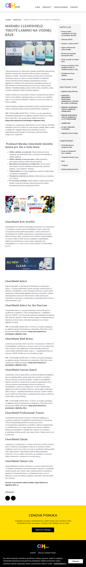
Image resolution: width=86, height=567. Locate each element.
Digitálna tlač (17, 20)
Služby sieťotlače (67, 79)
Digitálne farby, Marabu (69, 91)
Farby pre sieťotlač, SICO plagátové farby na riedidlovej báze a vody (69, 67)
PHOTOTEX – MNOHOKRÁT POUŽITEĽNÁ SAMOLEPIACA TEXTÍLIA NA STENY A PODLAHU (69, 99)
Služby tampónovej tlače (69, 169)
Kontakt (74, 7)
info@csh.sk (59, 3)
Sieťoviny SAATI (66, 39)
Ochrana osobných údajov (47, 553)
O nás (37, 7)
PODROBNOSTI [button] (60, 564)
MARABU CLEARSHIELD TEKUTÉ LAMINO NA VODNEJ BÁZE (69, 109)
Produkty (47, 7)
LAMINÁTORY (65, 123)
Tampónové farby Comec (69, 157)
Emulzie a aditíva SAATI (69, 43)
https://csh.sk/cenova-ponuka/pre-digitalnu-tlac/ (25, 120)
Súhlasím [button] (75, 561)
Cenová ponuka (61, 7)
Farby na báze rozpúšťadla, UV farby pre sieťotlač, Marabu (69, 33)
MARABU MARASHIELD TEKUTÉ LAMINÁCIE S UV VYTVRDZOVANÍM (69, 117)
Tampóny (64, 165)
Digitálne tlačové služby (69, 133)
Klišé (63, 161)
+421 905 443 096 (73, 3)
